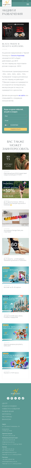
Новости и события (11, 409)
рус (28, 1)
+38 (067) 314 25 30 (8, 449)
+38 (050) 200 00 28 (8, 440)
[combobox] (7, 125)
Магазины (6, 414)
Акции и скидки (9, 406)
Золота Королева (17, 55)
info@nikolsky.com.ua (8, 442)
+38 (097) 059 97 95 (8, 459)
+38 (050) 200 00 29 (8, 435)
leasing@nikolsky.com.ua (9, 452)
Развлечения (8, 411)
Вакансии (6, 419)
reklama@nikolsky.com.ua (9, 461)
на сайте (21, 95)
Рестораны (7, 417)
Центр (4, 403)
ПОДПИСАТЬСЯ (15, 129)
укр (23, 1)
